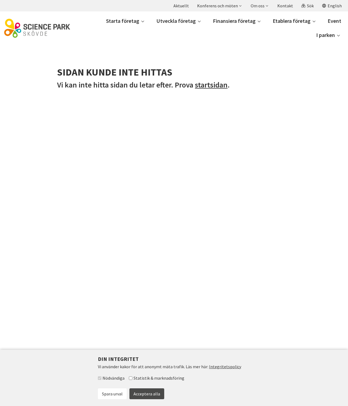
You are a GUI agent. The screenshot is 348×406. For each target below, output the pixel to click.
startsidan (211, 85)
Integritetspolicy (225, 366)
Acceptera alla (146, 393)
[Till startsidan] (37, 28)
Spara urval (112, 393)
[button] (219, 5)
